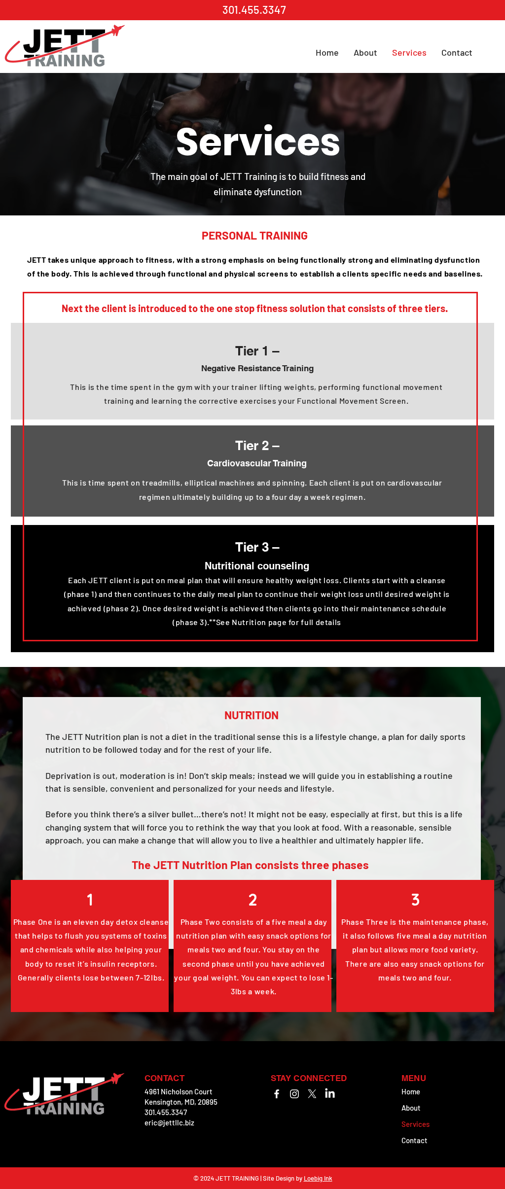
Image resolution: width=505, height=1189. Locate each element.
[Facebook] (277, 1094)
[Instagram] (294, 1094)
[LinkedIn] (330, 1094)
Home (410, 1091)
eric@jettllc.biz (169, 1122)
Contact (414, 1140)
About (411, 1107)
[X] (312, 1094)
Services (415, 1123)
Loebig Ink (318, 1178)
